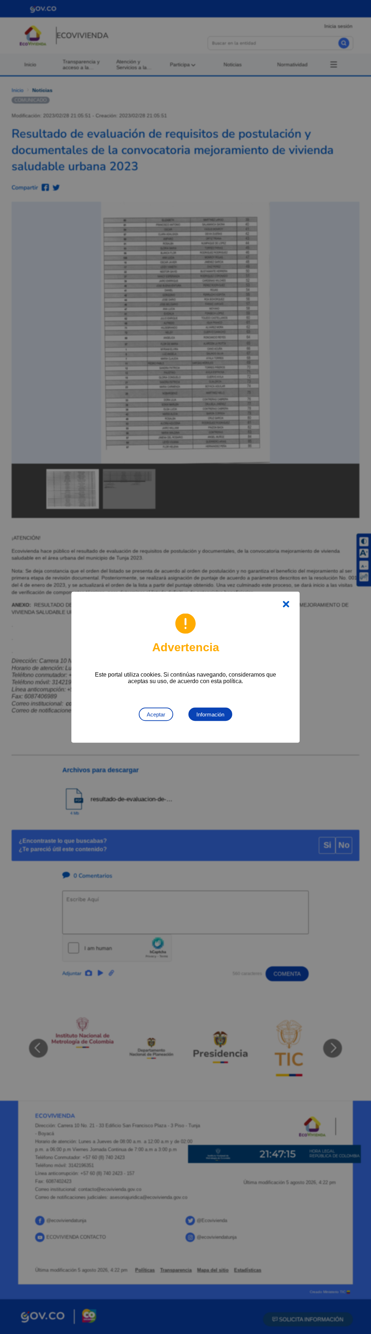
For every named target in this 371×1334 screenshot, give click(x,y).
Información (210, 714)
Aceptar (156, 714)
